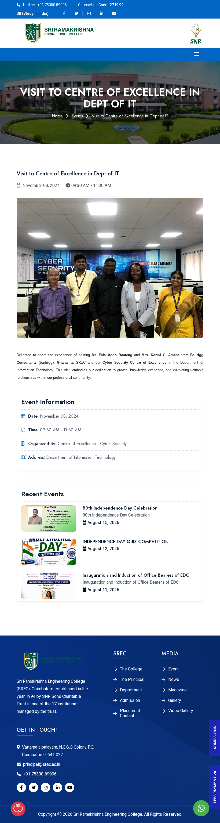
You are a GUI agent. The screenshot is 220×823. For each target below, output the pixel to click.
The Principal (132, 679)
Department (131, 690)
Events (77, 116)
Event (173, 669)
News (173, 679)
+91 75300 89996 (52, 5)
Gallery (174, 700)
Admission (130, 700)
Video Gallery (180, 710)
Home (57, 116)
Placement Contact (130, 713)
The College (131, 669)
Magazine (177, 690)
